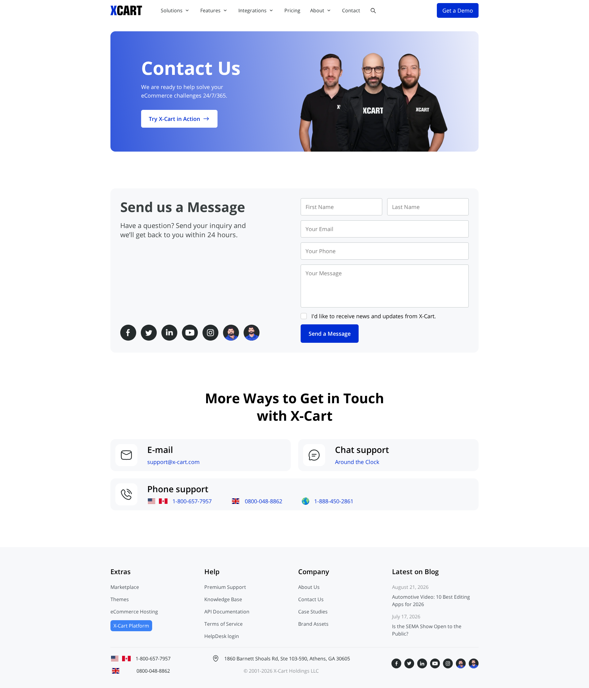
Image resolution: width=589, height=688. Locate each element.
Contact (351, 10)
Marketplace (124, 587)
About (317, 10)
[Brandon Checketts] (252, 333)
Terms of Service (223, 623)
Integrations (252, 10)
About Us (309, 587)
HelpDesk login (221, 636)
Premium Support (225, 587)
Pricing (292, 10)
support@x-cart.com (173, 462)
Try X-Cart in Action (174, 118)
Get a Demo (457, 10)
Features (210, 10)
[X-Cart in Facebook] (128, 333)
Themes (119, 599)
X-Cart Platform (131, 625)
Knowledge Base (223, 599)
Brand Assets (313, 623)
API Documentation (226, 611)
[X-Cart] (126, 10)
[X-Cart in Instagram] (210, 333)
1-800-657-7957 (192, 501)
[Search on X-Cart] (373, 10)
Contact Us (311, 599)
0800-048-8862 (263, 501)
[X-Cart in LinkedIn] (169, 333)
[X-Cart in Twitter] (149, 333)
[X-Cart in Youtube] (190, 333)
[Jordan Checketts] (231, 333)
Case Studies (313, 611)
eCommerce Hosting (134, 611)
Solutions (172, 10)
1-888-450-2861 (333, 501)
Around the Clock (357, 462)
